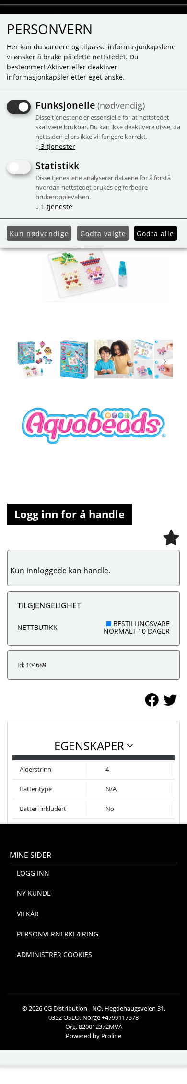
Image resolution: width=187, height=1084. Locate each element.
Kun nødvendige (39, 233)
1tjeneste (53, 206)
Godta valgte (103, 233)
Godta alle (155, 233)
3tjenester (55, 146)
